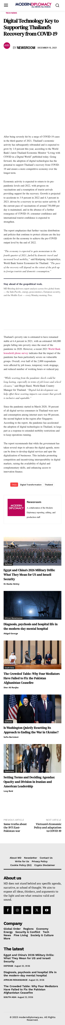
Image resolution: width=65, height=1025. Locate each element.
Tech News (11, 12)
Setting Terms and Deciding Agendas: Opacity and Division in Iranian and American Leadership (29, 781)
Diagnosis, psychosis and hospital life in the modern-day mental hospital (31, 626)
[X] (15, 58)
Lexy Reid (8, 791)
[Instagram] (17, 910)
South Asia (9, 667)
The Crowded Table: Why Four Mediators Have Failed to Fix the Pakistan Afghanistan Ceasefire (32, 678)
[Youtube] (47, 910)
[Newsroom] (7, 45)
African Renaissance (13, 618)
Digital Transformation (31, 484)
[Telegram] (48, 58)
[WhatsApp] (23, 58)
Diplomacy (9, 771)
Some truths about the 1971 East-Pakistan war (15, 828)
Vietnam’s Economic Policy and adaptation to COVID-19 (47, 828)
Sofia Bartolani (11, 737)
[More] (57, 58)
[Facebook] (7, 58)
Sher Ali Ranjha (11, 687)
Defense (8, 564)
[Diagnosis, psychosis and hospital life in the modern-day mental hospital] (32, 605)
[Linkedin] (32, 58)
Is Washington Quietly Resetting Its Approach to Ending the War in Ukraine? (31, 730)
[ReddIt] (40, 58)
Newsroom (26, 48)
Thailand (49, 484)
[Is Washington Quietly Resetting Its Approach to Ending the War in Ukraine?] (32, 709)
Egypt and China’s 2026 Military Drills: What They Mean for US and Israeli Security (29, 574)
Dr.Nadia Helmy (11, 584)
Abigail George (11, 633)
